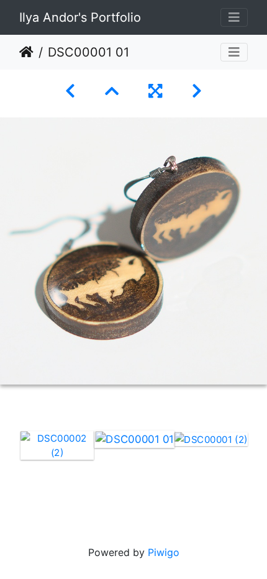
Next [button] (257, 470)
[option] (57, 445)
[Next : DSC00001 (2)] (197, 91)
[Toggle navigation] (234, 17)
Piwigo (163, 552)
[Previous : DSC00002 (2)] (70, 91)
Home (26, 52)
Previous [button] (9, 470)
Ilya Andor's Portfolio (80, 17)
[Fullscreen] (155, 91)
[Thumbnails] (112, 91)
